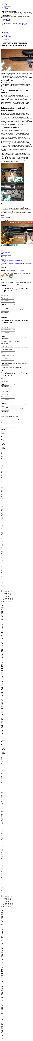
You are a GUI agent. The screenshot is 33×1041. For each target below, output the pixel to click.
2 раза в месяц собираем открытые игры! (11, 260)
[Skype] (14, 245)
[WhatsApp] (12, 245)
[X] (8, 245)
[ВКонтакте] (1, 245)
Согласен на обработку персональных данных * (17, 304)
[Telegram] (16, 245)
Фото (5, 3)
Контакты (6, 8)
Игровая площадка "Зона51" (8, 252)
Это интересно (7, 6)
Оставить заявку (5, 220)
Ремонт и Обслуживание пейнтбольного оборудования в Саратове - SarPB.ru (16, 214)
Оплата (6, 7)
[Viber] (10, 245)
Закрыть (3, 429)
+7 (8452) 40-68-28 (5, 20)
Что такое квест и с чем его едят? (9, 257)
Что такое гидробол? (6, 255)
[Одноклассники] (4, 245)
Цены (5, 4)
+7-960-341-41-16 (5, 19)
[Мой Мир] (6, 245)
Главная (6, 1)
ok (1, 422)
